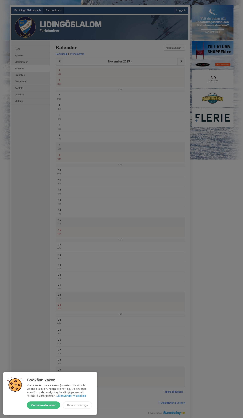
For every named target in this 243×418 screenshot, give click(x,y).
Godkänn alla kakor (43, 405)
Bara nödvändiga (77, 405)
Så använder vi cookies (71, 395)
